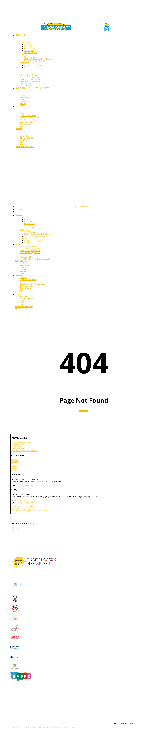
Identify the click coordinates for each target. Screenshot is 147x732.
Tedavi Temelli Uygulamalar (30, 253)
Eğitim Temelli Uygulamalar (30, 249)
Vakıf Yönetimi (29, 232)
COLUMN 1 (24, 217)
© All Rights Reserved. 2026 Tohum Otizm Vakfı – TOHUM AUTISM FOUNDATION (43, 727)
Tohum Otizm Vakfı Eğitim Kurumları (24, 451)
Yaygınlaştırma (25, 269)
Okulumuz (23, 278)
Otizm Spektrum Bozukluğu (30, 246)
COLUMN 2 (24, 230)
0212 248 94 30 (19, 483)
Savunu (22, 273)
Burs (21, 290)
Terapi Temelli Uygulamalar (30, 251)
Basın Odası (24, 300)
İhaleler (27, 242)
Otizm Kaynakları (26, 257)
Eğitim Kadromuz (26, 286)
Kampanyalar (24, 265)
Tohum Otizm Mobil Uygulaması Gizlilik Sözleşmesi (30, 511)
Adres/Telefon (25, 296)
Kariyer (22, 303)
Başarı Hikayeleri (26, 288)
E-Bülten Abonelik (26, 298)
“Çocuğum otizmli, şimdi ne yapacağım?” (35, 259)
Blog (21, 305)
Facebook (14, 462)
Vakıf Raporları (29, 224)
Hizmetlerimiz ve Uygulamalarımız (32, 284)
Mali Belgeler (29, 226)
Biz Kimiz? (28, 220)
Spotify (13, 470)
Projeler (22, 263)
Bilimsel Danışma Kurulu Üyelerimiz (37, 234)
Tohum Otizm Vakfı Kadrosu (34, 236)
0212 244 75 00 (19, 500)
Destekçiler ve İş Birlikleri (33, 240)
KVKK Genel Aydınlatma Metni (22, 506)
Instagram (14, 460)
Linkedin (14, 466)
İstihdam (23, 271)
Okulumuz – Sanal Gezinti (29, 282)
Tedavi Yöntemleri (17, 444)
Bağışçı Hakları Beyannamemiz (22, 509)
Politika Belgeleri (30, 228)
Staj (21, 292)
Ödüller (22, 267)
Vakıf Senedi (28, 222)
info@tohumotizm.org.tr (26, 485)
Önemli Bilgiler (25, 255)
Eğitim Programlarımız (28, 280)
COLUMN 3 (24, 238)
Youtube (14, 468)
